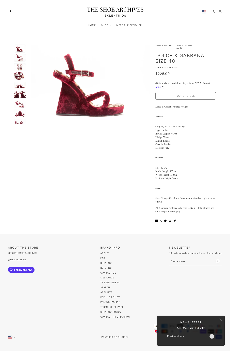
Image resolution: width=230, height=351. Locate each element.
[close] (221, 319)
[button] (174, 220)
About (104, 253)
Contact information (115, 316)
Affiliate (106, 292)
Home (158, 46)
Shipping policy (110, 311)
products (168, 46)
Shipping (106, 263)
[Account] (214, 12)
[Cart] (220, 12)
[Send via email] (170, 220)
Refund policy (110, 297)
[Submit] (211, 336)
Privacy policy (110, 302)
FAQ (102, 258)
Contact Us (108, 272)
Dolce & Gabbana (166, 67)
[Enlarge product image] (90, 84)
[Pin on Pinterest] (165, 220)
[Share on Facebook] (156, 220)
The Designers (110, 282)
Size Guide (107, 277)
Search (105, 287)
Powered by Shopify (115, 337)
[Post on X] (161, 220)
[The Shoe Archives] (115, 11)
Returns (106, 267)
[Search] (10, 11)
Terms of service (112, 307)
